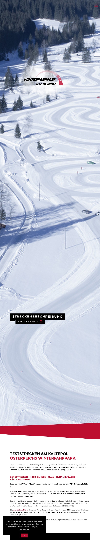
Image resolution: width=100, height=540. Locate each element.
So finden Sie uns (28, 321)
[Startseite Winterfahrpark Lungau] (37, 85)
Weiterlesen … (24, 529)
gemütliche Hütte (20, 510)
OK (24, 535)
